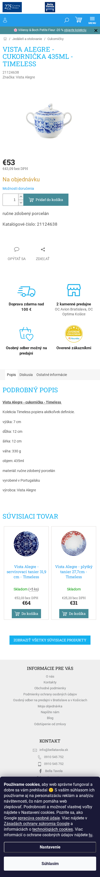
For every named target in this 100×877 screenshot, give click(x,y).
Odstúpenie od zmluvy (50, 724)
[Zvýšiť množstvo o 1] (20, 197)
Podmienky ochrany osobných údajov (50, 694)
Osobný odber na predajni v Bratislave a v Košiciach (50, 700)
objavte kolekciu (13, 30)
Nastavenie (48, 847)
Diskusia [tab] (26, 375)
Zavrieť (13, 239)
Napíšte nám (50, 712)
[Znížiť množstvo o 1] (20, 203)
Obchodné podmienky (50, 688)
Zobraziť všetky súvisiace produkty (50, 640)
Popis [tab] (11, 375)
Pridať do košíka (49, 199)
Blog (50, 718)
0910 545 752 (54, 757)
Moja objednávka (50, 706)
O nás (50, 676)
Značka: (19, 77)
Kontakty (50, 682)
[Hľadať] (63, 20)
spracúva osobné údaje (39, 812)
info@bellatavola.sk (53, 750)
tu (5, 834)
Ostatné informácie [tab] (51, 375)
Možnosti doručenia (18, 188)
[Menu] (88, 20)
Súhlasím (48, 863)
